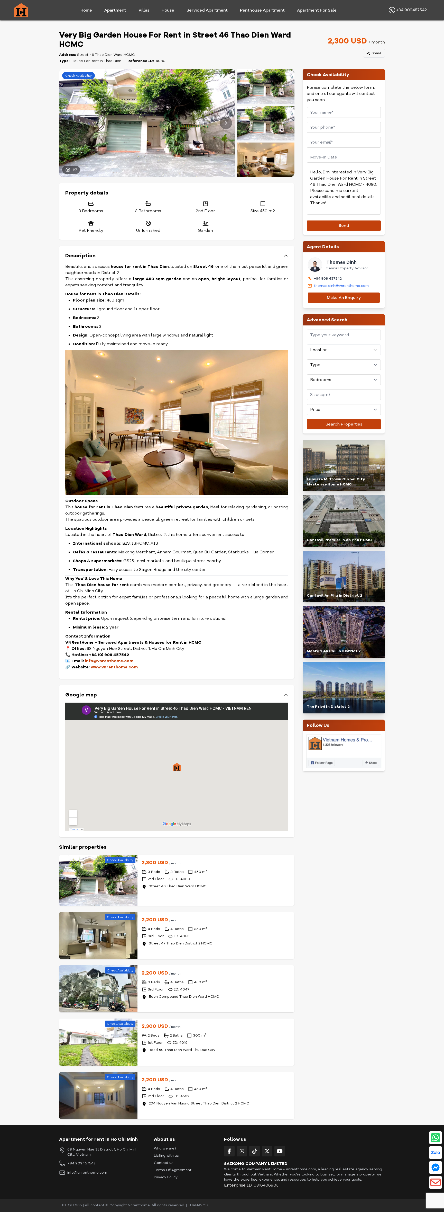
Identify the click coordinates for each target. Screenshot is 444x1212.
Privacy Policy (166, 1177)
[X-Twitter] (267, 1151)
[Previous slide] (68, 123)
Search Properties (344, 424)
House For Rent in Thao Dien (96, 60)
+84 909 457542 (328, 278)
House (168, 10)
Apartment (115, 10)
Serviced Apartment (207, 10)
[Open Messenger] (435, 1167)
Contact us (163, 1162)
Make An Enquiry (344, 297)
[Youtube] (279, 1151)
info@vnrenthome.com (87, 1172)
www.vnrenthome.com (114, 667)
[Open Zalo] (435, 1152)
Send (344, 225)
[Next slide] (226, 123)
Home (86, 10)
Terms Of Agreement (172, 1169)
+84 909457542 (411, 10)
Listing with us (166, 1155)
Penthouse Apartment (262, 10)
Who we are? (165, 1148)
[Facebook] (229, 1151)
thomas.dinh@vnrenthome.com (341, 285)
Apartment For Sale (317, 10)
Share (377, 53)
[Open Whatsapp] (435, 1137)
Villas (143, 10)
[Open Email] (435, 1182)
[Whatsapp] (242, 1151)
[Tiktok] (254, 1151)
